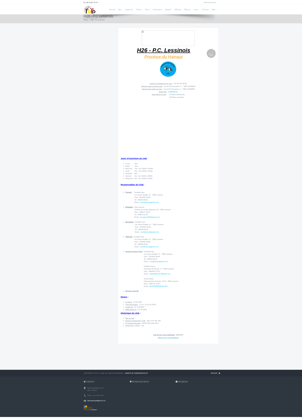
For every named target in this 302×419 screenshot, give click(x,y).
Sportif (167, 9)
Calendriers (157, 9)
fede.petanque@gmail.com (96, 400)
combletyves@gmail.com (149, 202)
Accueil (112, 9)
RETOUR (214, 373)
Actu (120, 9)
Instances (129, 9)
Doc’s (147, 9)
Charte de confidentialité (136, 373)
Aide (213, 9)
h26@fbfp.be (173, 92)
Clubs (138, 9)
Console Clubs (211, 2)
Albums (187, 9)
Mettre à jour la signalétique (168, 338)
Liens (195, 9)
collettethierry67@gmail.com (160, 274)
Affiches (178, 9)
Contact (205, 9)
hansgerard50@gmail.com (150, 217)
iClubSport (94, 409)
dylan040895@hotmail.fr (158, 286)
